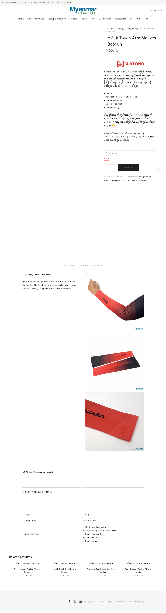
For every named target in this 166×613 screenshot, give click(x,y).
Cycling (120, 29)
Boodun (142, 180)
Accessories (120, 19)
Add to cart (128, 167)
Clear (106, 159)
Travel (93, 19)
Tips (146, 19)
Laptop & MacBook (56, 19)
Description (69, 265)
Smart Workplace (35, 19)
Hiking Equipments (112, 180)
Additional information (91, 265)
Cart (131, 19)
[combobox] (130, 153)
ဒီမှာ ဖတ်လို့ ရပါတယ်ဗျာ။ (143, 122)
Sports (83, 19)
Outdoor (73, 19)
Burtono (150, 180)
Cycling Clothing (131, 29)
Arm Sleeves (133, 180)
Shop (113, 29)
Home (21, 19)
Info (138, 19)
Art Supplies (105, 19)
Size (106, 148)
